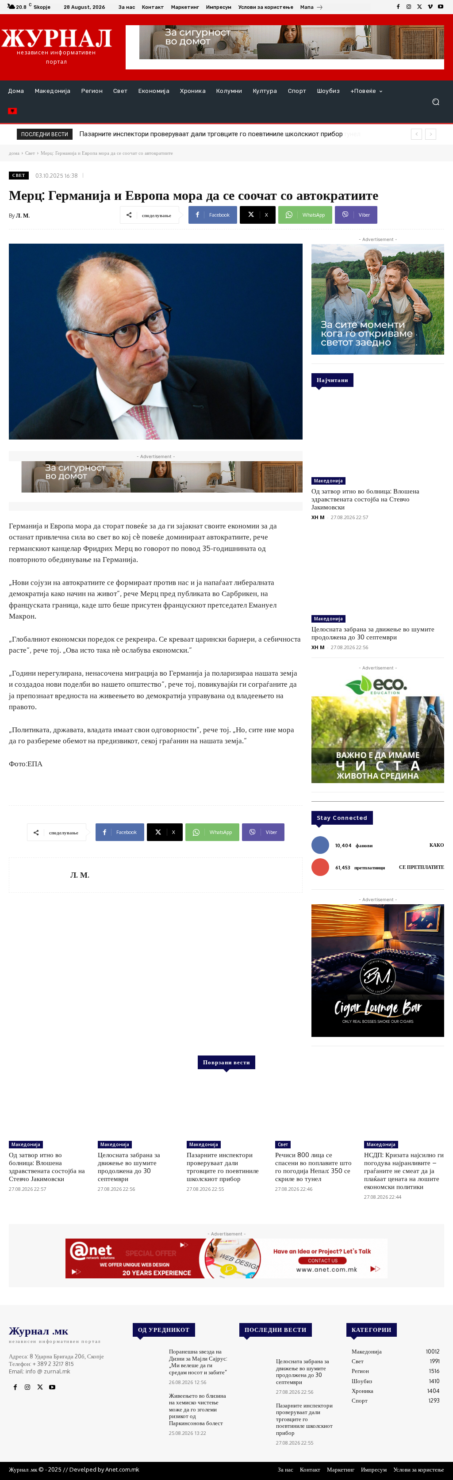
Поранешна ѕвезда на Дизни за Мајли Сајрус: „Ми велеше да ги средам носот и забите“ (198, 1362)
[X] (419, 7)
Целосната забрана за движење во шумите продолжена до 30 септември (372, 633)
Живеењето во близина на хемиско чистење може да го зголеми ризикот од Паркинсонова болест (197, 1409)
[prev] (416, 134)
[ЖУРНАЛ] (56, 37)
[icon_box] (311, 8)
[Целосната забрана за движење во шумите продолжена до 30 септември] (377, 573)
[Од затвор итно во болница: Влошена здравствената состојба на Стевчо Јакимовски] (377, 435)
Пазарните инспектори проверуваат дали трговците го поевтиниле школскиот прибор (223, 1167)
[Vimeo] (430, 7)
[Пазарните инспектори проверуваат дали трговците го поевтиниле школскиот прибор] (227, 1109)
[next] (430, 134)
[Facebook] (398, 7)
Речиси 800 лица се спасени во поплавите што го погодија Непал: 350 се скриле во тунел (215, 134)
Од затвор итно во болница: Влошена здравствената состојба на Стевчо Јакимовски (365, 499)
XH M (318, 517)
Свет (18, 175)
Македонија (328, 481)
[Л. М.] (40, 875)
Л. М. (23, 215)
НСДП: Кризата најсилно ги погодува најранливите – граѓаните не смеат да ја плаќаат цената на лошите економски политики (404, 1171)
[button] (435, 102)
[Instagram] (408, 7)
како (437, 845)
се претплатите (421, 867)
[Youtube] (440, 7)
